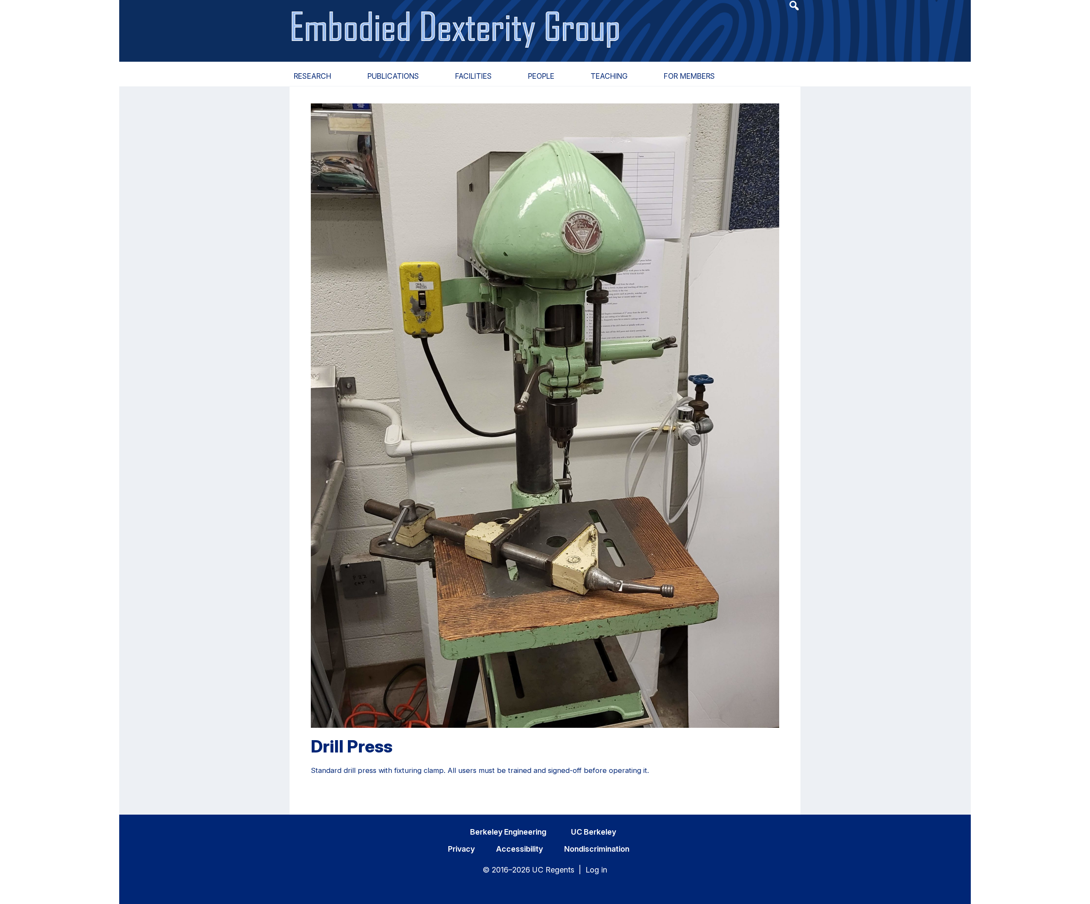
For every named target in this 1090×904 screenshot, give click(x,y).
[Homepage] (457, 20)
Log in (596, 869)
